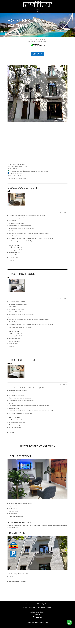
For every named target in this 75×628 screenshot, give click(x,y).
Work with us (29, 604)
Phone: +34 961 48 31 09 (37, 39)
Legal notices (39, 622)
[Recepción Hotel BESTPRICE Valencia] (37, 499)
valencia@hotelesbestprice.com (37, 41)
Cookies (45, 622)
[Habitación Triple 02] (16, 377)
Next (65, 212)
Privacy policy (30, 622)
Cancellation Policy (39, 604)
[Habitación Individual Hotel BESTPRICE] (16, 291)
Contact (47, 604)
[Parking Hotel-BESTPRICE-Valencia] (37, 569)
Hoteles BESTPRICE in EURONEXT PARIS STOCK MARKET (37, 607)
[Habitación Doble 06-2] (16, 205)
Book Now (37, 53)
